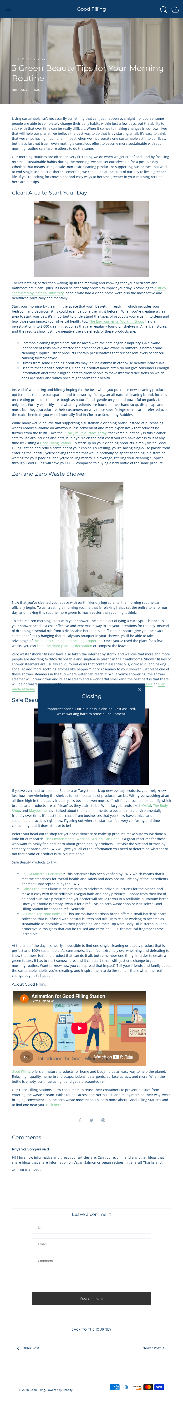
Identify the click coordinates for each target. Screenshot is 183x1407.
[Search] (163, 10)
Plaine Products (33, 889)
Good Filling (91, 9)
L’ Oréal (145, 805)
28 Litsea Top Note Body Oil (43, 914)
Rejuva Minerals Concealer (42, 874)
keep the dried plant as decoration (64, 646)
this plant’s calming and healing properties (68, 641)
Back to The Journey (91, 1329)
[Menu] (8, 9)
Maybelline (38, 810)
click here (53, 1105)
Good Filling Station (55, 443)
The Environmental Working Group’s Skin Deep (82, 839)
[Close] (139, 689)
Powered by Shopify (59, 1390)
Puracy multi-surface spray (85, 433)
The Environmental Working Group (116, 321)
